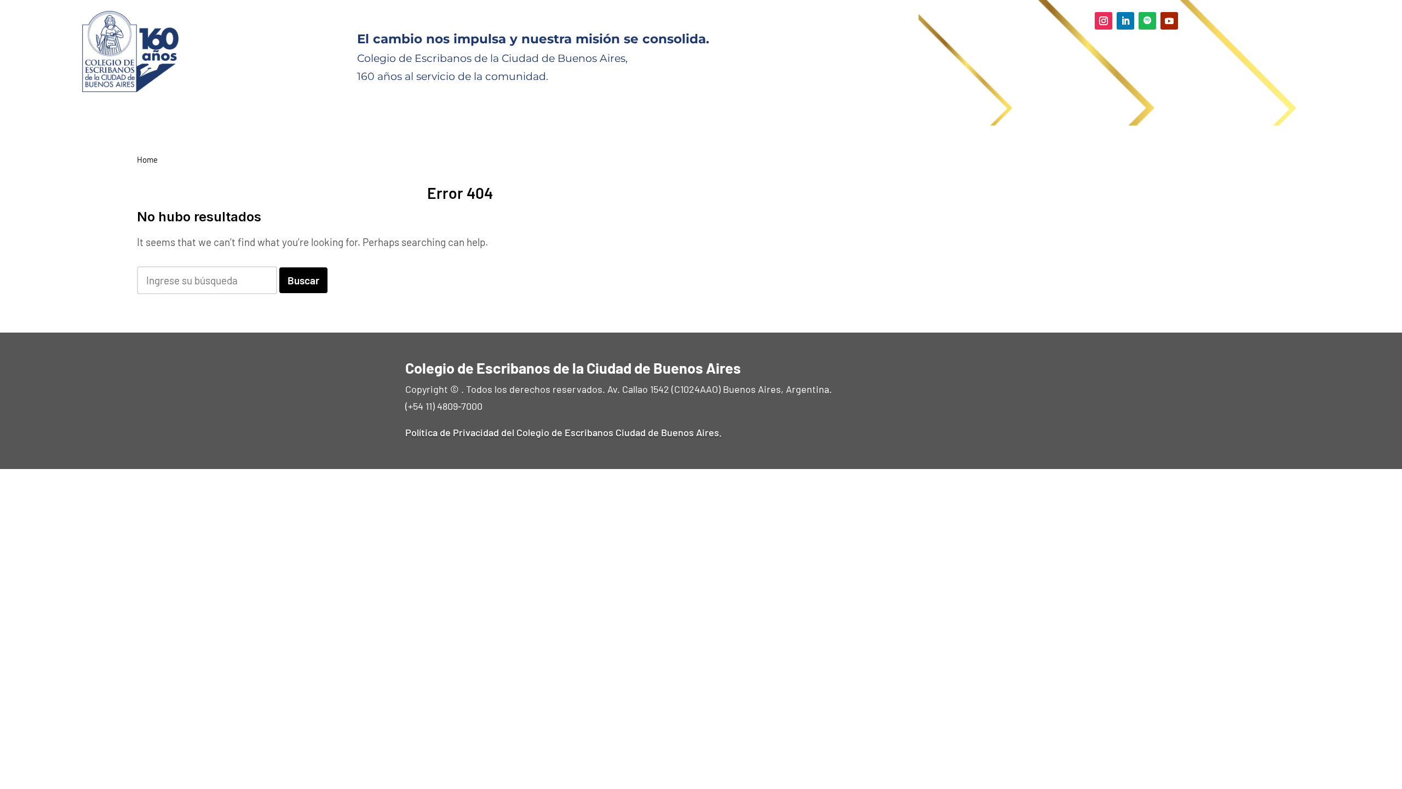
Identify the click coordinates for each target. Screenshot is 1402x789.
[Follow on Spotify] (1147, 21)
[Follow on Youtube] (1169, 21)
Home (147, 159)
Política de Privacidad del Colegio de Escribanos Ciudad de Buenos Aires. (563, 432)
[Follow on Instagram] (1103, 21)
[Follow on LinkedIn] (1125, 21)
